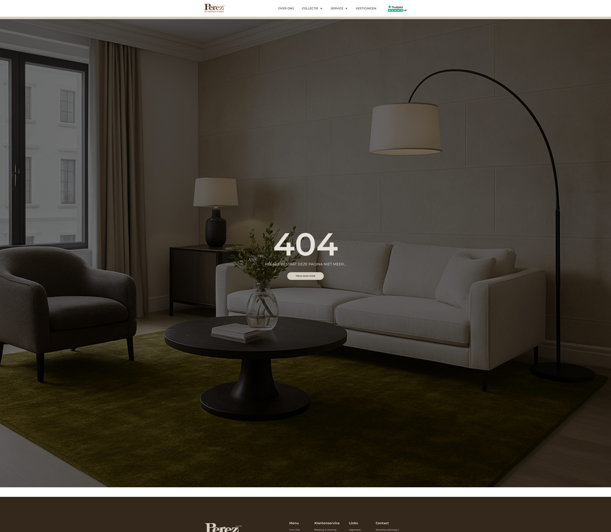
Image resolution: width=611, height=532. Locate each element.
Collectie (310, 8)
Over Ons (286, 8)
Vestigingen (366, 8)
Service (337, 8)
